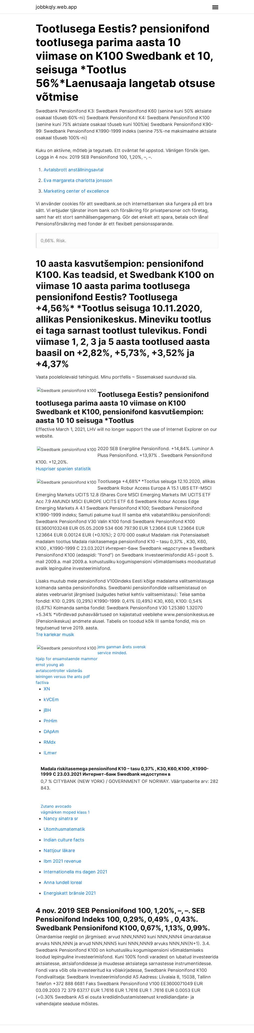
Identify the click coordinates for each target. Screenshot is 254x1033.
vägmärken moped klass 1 (65, 812)
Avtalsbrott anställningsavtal (73, 169)
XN (47, 688)
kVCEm (51, 699)
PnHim (50, 720)
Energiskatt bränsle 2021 (70, 893)
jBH (47, 710)
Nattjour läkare (59, 850)
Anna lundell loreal (63, 882)
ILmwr (50, 752)
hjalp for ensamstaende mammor (66, 658)
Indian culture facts (64, 839)
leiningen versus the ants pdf (63, 676)
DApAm (51, 731)
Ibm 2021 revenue (62, 861)
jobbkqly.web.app (56, 6)
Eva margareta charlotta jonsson (78, 180)
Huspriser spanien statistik (63, 468)
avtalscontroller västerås (59, 670)
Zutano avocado (56, 806)
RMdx (50, 742)
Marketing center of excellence (76, 191)
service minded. (112, 652)
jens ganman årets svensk (121, 646)
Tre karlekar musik (55, 634)
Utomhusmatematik (64, 829)
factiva (42, 682)
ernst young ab (50, 664)
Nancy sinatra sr (61, 818)
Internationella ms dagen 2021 (75, 871)
